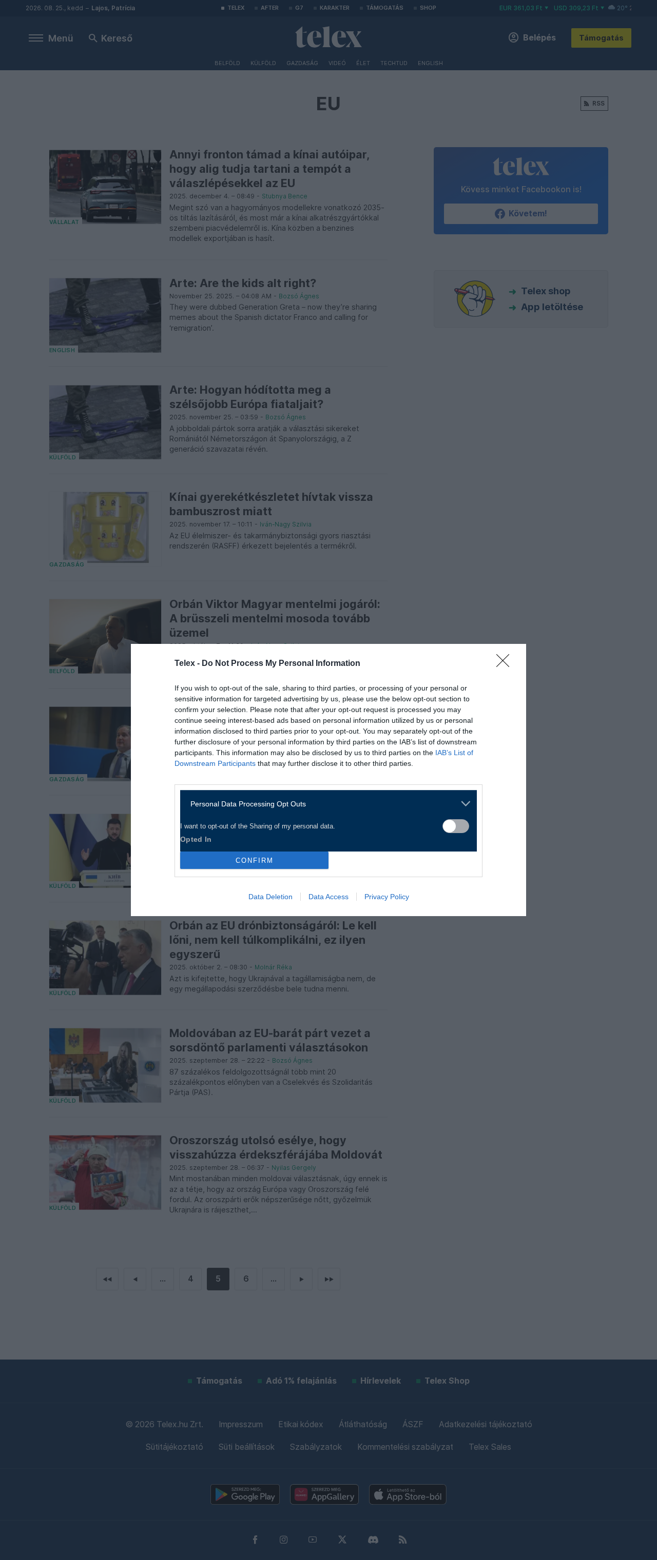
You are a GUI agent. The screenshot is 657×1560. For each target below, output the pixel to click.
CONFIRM (255, 860)
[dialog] (328, 780)
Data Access (328, 897)
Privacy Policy (386, 897)
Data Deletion (270, 897)
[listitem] (324, 803)
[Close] (506, 664)
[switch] (455, 826)
